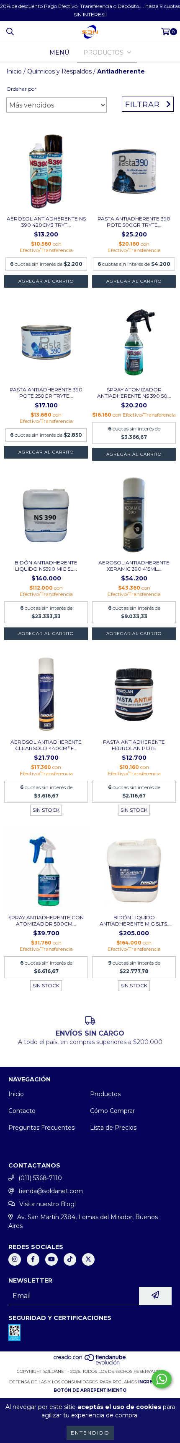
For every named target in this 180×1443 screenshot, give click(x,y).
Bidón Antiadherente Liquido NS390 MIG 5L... (46, 565)
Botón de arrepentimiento (90, 1390)
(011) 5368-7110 (40, 1178)
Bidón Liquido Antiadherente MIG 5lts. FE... (134, 920)
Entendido (90, 1433)
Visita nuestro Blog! (47, 1204)
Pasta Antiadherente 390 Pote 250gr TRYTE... (46, 392)
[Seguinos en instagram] (14, 1259)
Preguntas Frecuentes (41, 1127)
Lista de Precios (113, 1127)
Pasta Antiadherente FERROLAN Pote (134, 745)
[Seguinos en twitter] (88, 1259)
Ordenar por (21, 89)
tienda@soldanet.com (50, 1191)
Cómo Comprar (112, 1111)
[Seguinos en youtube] (51, 1259)
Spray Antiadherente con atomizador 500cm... (46, 920)
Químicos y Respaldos (59, 71)
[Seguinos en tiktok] (70, 1259)
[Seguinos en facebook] (33, 1259)
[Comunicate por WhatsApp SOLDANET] (162, 1379)
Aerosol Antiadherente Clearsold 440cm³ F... (46, 745)
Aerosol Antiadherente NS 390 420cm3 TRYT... (46, 221)
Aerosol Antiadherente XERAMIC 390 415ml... (134, 565)
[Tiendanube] (90, 1363)
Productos (105, 1094)
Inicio (14, 71)
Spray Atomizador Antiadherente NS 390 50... (134, 392)
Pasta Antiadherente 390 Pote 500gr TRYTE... (134, 221)
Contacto (22, 1111)
